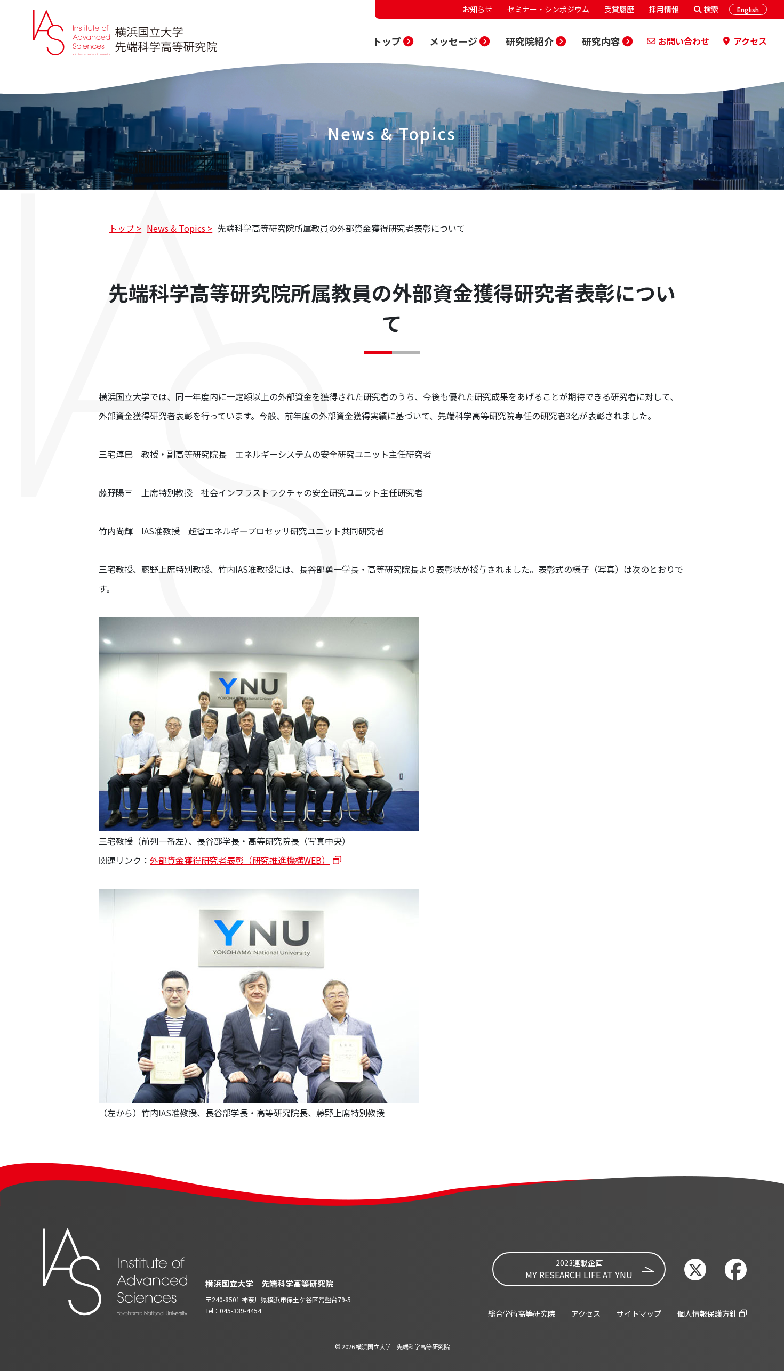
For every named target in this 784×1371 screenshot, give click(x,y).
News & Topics (176, 228)
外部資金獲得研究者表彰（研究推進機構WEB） (240, 860)
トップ (121, 228)
